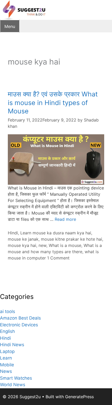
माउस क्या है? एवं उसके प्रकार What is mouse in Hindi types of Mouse (53, 102)
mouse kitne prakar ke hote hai (71, 239)
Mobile (7, 364)
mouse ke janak (23, 239)
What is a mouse (65, 245)
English (7, 331)
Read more (65, 219)
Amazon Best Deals (20, 318)
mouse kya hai (22, 245)
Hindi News (12, 344)
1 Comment (58, 258)
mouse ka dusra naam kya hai (62, 232)
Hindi (13, 232)
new (42, 245)
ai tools (7, 311)
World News (12, 384)
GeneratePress (79, 396)
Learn (25, 232)
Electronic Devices (19, 324)
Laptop (7, 351)
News (6, 371)
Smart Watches (16, 378)
